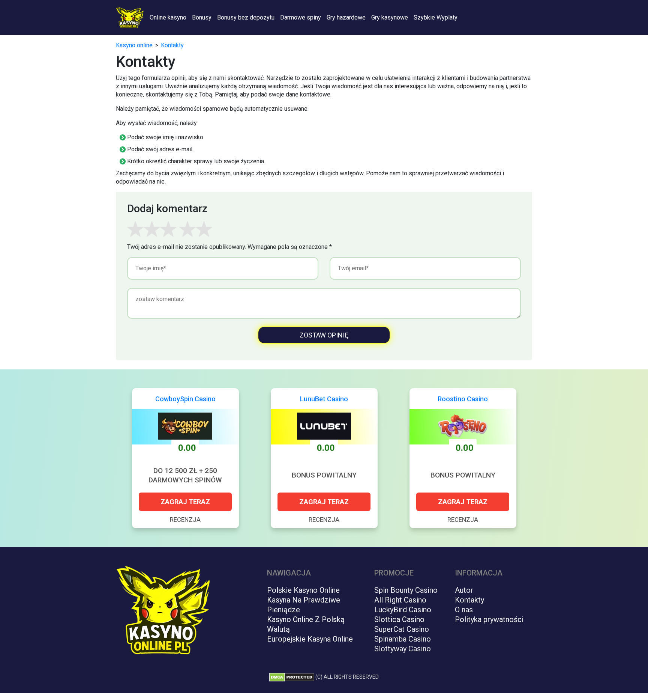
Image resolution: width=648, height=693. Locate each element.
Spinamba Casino (402, 638)
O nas (464, 609)
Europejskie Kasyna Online (310, 638)
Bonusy (202, 17)
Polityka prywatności (489, 619)
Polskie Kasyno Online (303, 590)
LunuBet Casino (324, 399)
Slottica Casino (399, 619)
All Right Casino (400, 599)
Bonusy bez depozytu (245, 17)
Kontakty (469, 599)
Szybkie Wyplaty (436, 17)
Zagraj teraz (185, 502)
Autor (464, 590)
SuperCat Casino (401, 629)
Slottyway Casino (402, 648)
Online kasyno (168, 17)
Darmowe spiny (300, 17)
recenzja (185, 519)
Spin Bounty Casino (406, 590)
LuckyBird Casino (402, 609)
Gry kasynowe (389, 17)
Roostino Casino (463, 399)
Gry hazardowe (346, 17)
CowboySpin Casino (185, 399)
